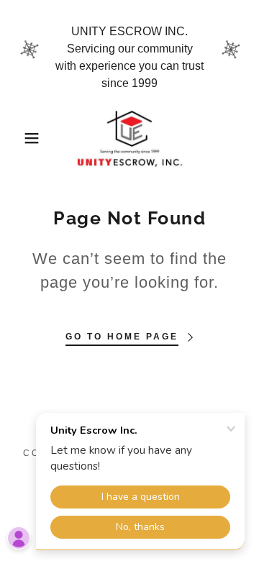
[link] (129, 138)
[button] (20, 138)
